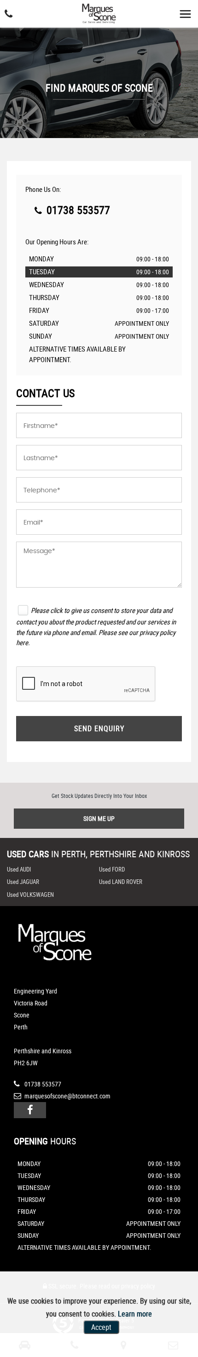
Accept (101, 1327)
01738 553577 (77, 209)
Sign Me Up (99, 818)
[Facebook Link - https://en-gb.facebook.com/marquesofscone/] (30, 1110)
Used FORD (112, 869)
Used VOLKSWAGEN (30, 894)
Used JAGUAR (23, 882)
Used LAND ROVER (120, 882)
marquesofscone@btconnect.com (67, 1095)
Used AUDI (19, 869)
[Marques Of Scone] (99, 14)
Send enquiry (99, 728)
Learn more (135, 1314)
